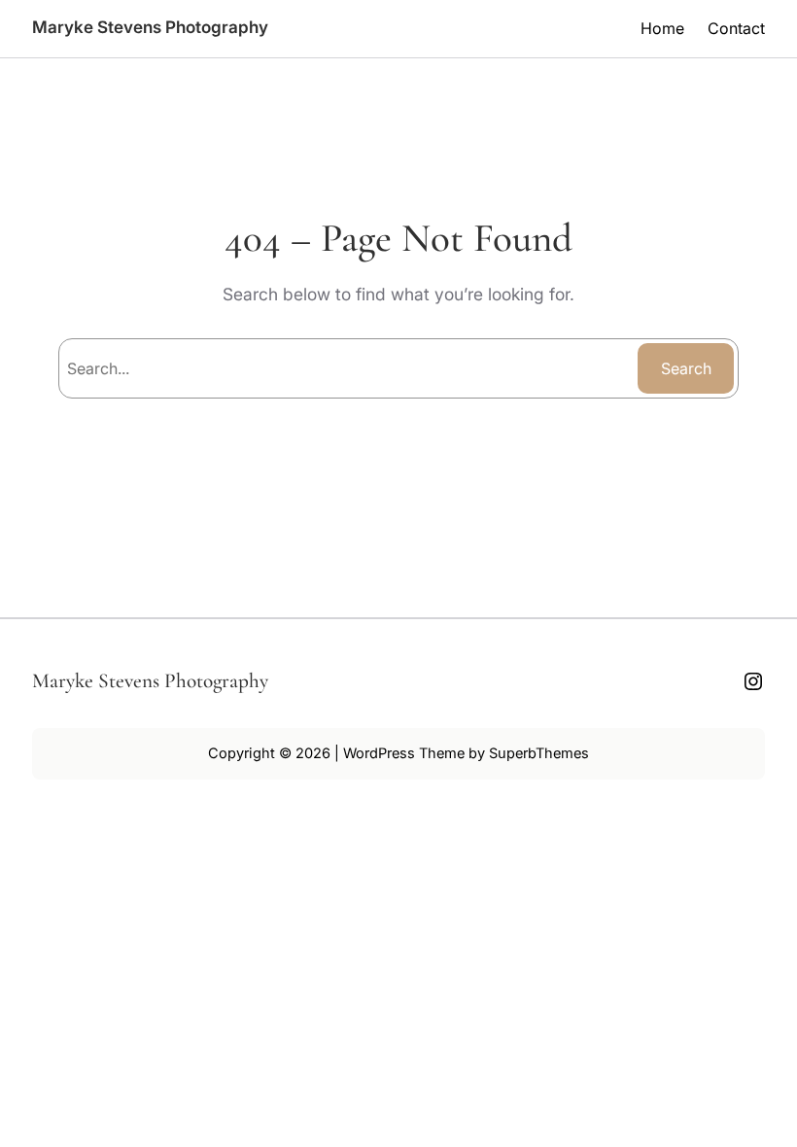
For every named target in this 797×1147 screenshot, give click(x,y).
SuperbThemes (539, 753)
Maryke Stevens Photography (150, 27)
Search (686, 368)
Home (662, 28)
